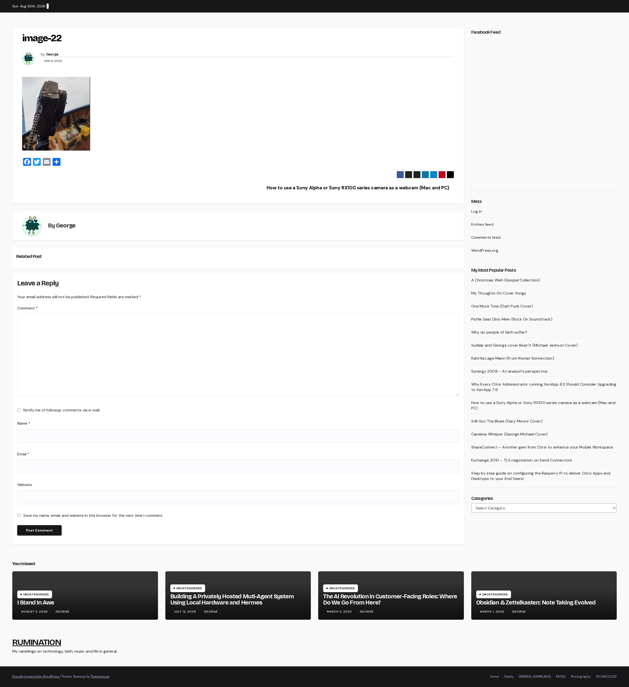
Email (23, 454)
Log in (476, 211)
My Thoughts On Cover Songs (498, 293)
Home (494, 676)
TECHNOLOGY (606, 676)
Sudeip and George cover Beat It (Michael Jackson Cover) (524, 345)
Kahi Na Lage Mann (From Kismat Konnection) (512, 358)
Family (509, 676)
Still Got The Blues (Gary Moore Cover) (507, 421)
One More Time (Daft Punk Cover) (502, 306)
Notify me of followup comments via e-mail (61, 410)
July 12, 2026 (185, 612)
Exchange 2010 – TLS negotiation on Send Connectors (521, 460)
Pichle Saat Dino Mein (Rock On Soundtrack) (511, 319)
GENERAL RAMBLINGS (534, 676)
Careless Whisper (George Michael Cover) (509, 434)
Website (24, 484)
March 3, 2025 (340, 612)
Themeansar (99, 676)
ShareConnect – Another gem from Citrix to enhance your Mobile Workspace (542, 447)
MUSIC (561, 676)
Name (23, 423)
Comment (27, 308)
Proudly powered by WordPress (36, 676)
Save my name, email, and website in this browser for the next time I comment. (93, 515)
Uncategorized (36, 594)
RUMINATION (36, 642)
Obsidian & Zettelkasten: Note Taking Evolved (536, 602)
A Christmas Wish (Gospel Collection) (505, 280)
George (52, 54)
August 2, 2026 (35, 612)
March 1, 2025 (492, 612)
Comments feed (486, 237)
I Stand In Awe (35, 602)
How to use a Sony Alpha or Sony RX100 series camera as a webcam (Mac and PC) (358, 188)
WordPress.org (485, 250)
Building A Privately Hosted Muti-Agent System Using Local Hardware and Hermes (232, 599)
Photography (581, 676)
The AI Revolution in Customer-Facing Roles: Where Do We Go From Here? (390, 599)
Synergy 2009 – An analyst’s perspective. (509, 371)
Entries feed (482, 224)
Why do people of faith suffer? (499, 332)
